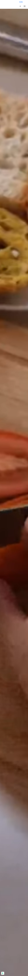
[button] (24, 6)
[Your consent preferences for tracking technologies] (2, 973)
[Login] (20, 6)
